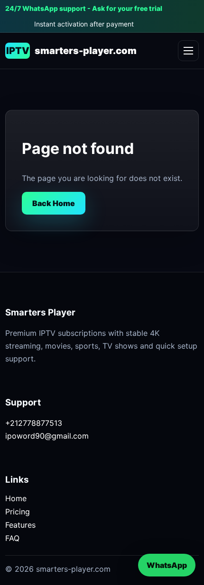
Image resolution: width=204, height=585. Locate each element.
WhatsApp (167, 565)
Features (20, 525)
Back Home (53, 203)
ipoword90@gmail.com (47, 436)
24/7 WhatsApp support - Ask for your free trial (83, 8)
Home (16, 498)
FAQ (12, 538)
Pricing (17, 511)
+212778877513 (33, 423)
